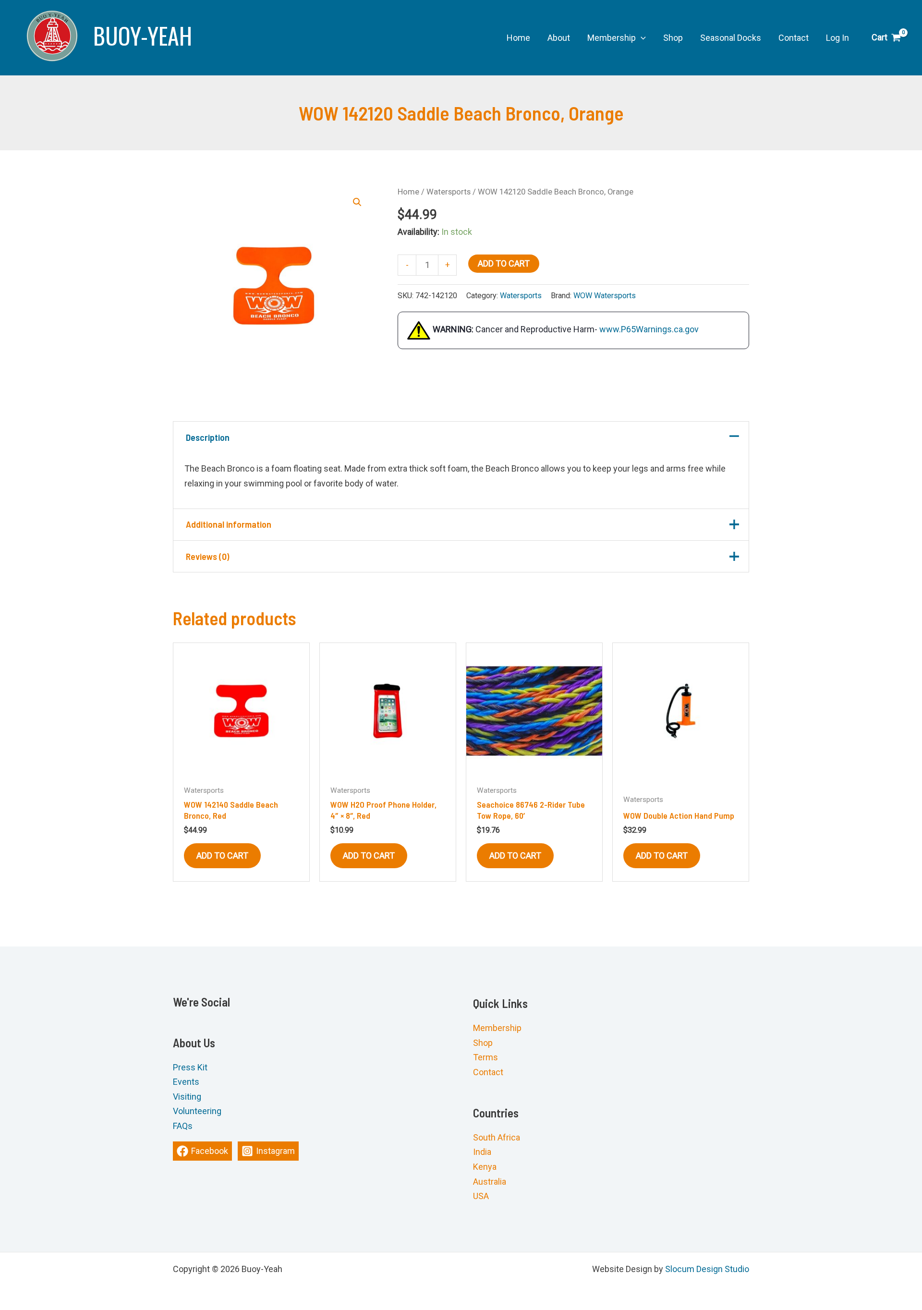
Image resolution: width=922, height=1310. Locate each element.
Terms (485, 1058)
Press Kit (190, 1067)
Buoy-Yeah (142, 35)
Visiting (187, 1097)
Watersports (448, 191)
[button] (641, 38)
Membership (497, 1028)
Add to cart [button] (222, 855)
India (482, 1152)
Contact (488, 1072)
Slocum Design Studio (707, 1269)
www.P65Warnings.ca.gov (649, 330)
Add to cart (504, 263)
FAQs (183, 1126)
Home (408, 191)
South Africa (496, 1137)
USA (481, 1196)
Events (186, 1082)
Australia (489, 1182)
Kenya (485, 1167)
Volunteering (197, 1111)
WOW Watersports (604, 295)
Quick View (241, 769)
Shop (483, 1043)
